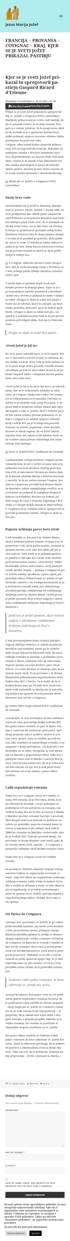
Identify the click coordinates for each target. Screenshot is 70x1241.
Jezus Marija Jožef (21, 24)
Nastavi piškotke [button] (16, 1233)
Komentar (12, 1110)
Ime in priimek (15, 1152)
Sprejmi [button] (35, 1233)
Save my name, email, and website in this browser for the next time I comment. (30, 1185)
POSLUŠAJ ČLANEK (39, 106)
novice (46, 1083)
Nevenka (34, 1083)
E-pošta (10, 1165)
